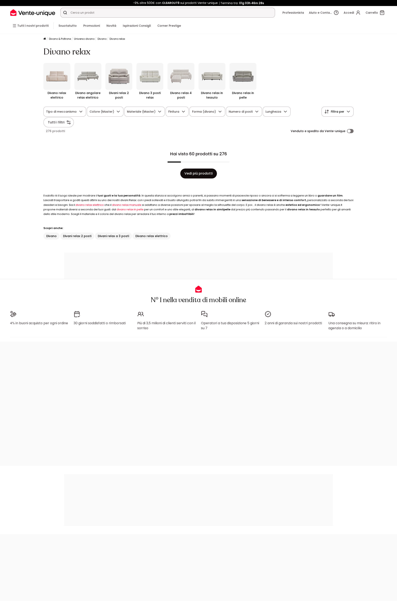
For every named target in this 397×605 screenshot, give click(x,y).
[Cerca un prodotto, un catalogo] (65, 12)
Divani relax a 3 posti (113, 236)
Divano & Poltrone (60, 39)
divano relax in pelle (130, 209)
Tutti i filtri (56, 122)
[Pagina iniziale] (44, 39)
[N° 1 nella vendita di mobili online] (32, 12)
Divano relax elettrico (151, 236)
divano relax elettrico (89, 205)
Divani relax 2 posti (77, 236)
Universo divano (84, 39)
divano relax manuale (126, 205)
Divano (102, 39)
